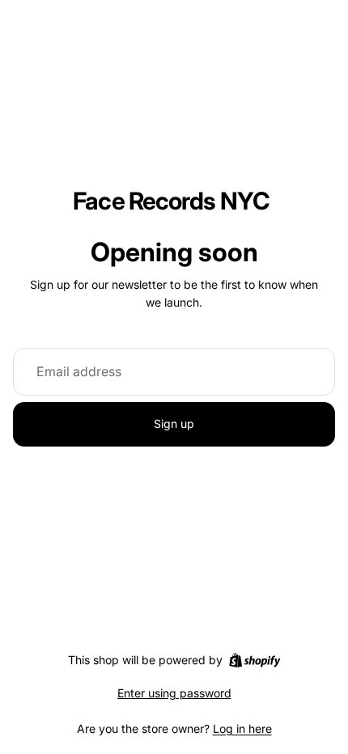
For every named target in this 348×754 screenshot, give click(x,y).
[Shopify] (254, 660)
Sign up (174, 423)
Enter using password (174, 693)
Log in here (242, 728)
